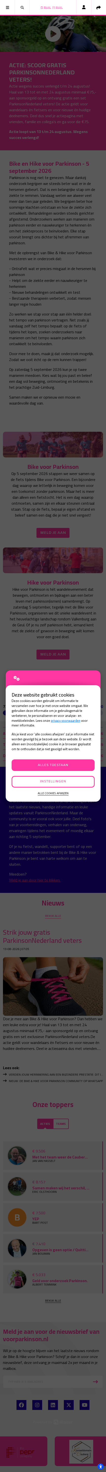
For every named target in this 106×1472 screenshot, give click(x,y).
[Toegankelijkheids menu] (101, 1467)
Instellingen (53, 781)
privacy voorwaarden (65, 721)
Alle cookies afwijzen (53, 793)
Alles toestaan (53, 765)
